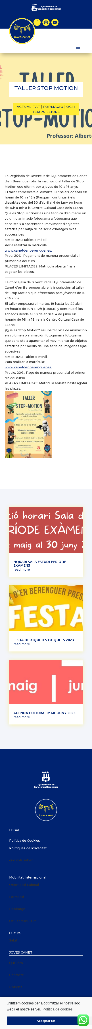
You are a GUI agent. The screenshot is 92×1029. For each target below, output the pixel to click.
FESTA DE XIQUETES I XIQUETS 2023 (43, 639)
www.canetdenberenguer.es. (28, 250)
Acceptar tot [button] (46, 1021)
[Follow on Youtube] (55, 22)
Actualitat (28, 107)
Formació (53, 107)
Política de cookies (58, 1009)
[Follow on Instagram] (46, 22)
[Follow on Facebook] (37, 22)
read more (21, 570)
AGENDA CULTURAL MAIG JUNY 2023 (44, 712)
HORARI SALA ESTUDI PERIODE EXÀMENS (39, 563)
